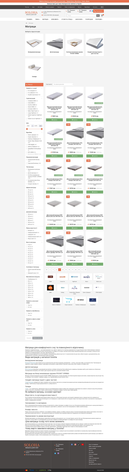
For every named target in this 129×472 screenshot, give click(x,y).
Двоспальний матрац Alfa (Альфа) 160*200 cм (74, 143)
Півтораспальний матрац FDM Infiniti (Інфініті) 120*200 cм (94, 108)
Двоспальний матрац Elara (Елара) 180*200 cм (74, 179)
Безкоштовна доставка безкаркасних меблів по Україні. (64, 4)
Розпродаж (89, 19)
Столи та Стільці (66, 19)
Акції (33, 7)
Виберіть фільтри (38, 338)
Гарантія (59, 7)
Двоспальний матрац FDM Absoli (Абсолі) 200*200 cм (94, 215)
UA (102, 7)
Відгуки (79, 7)
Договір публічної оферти (95, 464)
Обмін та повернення (70, 7)
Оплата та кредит (50, 7)
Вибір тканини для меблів (95, 446)
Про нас (27, 7)
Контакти (95, 7)
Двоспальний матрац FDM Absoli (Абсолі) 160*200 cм (54, 215)
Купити (55, 120)
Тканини (29, 19)
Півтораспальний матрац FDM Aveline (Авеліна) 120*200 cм (54, 108)
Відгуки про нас (92, 460)
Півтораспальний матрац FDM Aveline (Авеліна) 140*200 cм (74, 108)
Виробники (87, 7)
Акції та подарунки (93, 444)
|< (46, 269)
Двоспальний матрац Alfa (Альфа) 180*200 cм (94, 143)
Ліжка (37, 19)
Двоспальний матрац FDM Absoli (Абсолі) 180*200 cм (74, 215)
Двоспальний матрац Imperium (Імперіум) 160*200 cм (94, 252)
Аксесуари (78, 19)
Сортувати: (49, 84)
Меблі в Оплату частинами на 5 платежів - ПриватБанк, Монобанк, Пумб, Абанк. (64, 1)
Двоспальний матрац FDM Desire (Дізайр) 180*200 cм (74, 251)
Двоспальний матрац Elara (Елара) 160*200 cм (54, 179)
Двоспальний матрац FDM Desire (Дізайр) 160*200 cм (54, 251)
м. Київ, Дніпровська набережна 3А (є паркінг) (52, 12)
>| (85, 269)
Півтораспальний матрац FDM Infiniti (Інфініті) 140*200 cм (54, 144)
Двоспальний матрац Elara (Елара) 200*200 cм (95, 179)
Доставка (40, 7)
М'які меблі (54, 19)
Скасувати (29, 338)
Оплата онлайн (92, 448)
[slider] (27, 129)
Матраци (45, 19)
